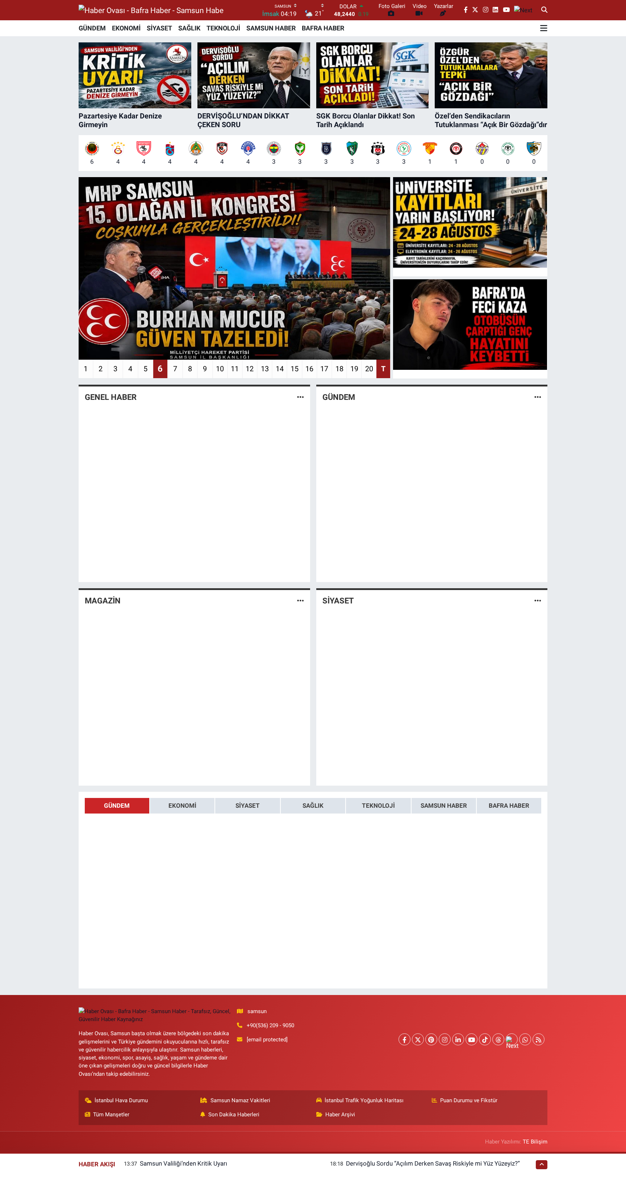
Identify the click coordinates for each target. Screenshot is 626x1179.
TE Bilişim (535, 1141)
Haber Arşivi (340, 1114)
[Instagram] (445, 1039)
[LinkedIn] (458, 1039)
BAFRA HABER (323, 28)
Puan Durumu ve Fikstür (468, 1100)
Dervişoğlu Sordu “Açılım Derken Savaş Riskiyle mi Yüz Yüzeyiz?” (433, 1163)
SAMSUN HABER (271, 28)
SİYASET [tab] (247, 805)
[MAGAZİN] (300, 600)
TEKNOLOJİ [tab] (378, 805)
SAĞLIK (189, 28)
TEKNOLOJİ (223, 28)
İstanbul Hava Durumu (121, 1100)
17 (324, 368)
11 (235, 368)
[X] (418, 1039)
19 (354, 368)
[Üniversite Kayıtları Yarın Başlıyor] (470, 222)
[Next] (512, 1039)
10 (220, 368)
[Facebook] (404, 1039)
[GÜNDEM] (537, 397)
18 (339, 368)
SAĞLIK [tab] (313, 805)
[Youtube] (471, 1039)
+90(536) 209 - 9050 (270, 1025)
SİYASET (159, 28)
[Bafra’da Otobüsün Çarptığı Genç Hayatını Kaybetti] (470, 324)
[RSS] (538, 1039)
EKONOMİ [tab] (182, 805)
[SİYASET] (537, 600)
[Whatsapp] (525, 1039)
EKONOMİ (126, 28)
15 (295, 368)
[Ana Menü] (543, 28)
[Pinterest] (431, 1039)
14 (280, 368)
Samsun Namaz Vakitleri (240, 1100)
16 (309, 368)
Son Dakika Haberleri (233, 1114)
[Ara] (544, 10)
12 (250, 368)
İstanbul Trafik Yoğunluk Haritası (364, 1100)
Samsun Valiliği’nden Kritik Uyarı (183, 1163)
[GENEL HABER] (300, 397)
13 (265, 368)
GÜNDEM (92, 28)
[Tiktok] (485, 1039)
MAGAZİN (103, 600)
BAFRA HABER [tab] (509, 805)
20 (369, 368)
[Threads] (498, 1039)
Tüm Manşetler (111, 1114)
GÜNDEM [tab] (117, 805)
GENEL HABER (111, 397)
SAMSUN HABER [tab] (444, 805)
